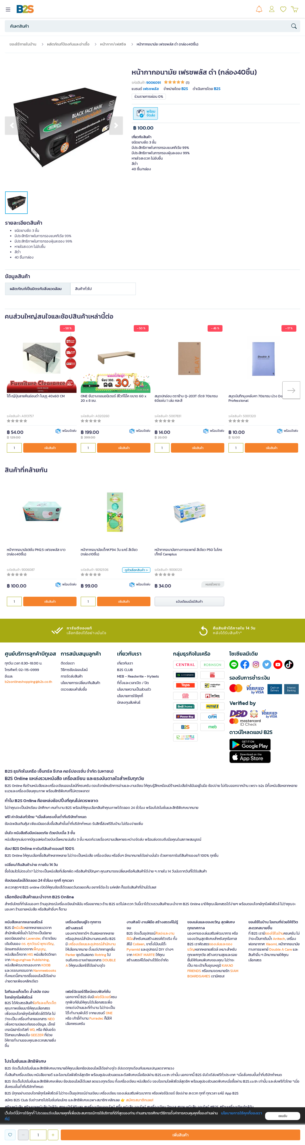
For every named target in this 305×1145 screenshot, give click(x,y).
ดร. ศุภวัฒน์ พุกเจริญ (37, 943)
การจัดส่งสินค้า (72, 676)
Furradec (96, 1018)
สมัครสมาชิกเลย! (139, 1100)
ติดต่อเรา (67, 663)
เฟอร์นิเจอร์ (102, 997)
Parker (70, 954)
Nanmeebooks (44, 970)
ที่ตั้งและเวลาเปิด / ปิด (133, 683)
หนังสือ (19, 927)
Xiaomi (271, 944)
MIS (30, 954)
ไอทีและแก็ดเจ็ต (44, 1003)
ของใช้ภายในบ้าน (23, 44)
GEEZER (37, 1035)
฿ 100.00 (143, 128)
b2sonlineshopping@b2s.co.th (28, 681)
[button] (11, 125)
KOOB (46, 965)
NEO (51, 1019)
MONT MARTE (144, 954)
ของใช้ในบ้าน (274, 933)
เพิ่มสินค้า (50, 448)
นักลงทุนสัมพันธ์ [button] (128, 702)
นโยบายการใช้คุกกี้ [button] (130, 696)
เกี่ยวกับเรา (125, 663)
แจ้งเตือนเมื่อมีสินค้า (189, 601)
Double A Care (280, 949)
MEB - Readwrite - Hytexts (138, 676)
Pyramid (133, 949)
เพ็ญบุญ (39, 949)
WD (32, 1029)
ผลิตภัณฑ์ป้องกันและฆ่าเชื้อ (68, 44)
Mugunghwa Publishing (30, 960)
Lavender (33, 938)
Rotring (100, 954)
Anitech (279, 938)
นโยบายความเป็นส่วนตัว (134, 689)
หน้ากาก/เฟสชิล (113, 44)
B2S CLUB (125, 669)
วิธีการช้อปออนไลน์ (74, 669)
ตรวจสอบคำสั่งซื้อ (74, 689)
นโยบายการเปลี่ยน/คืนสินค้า (80, 683)
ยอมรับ (282, 1116)
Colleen (138, 944)
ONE (109, 1013)
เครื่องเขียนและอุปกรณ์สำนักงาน (92, 944)
